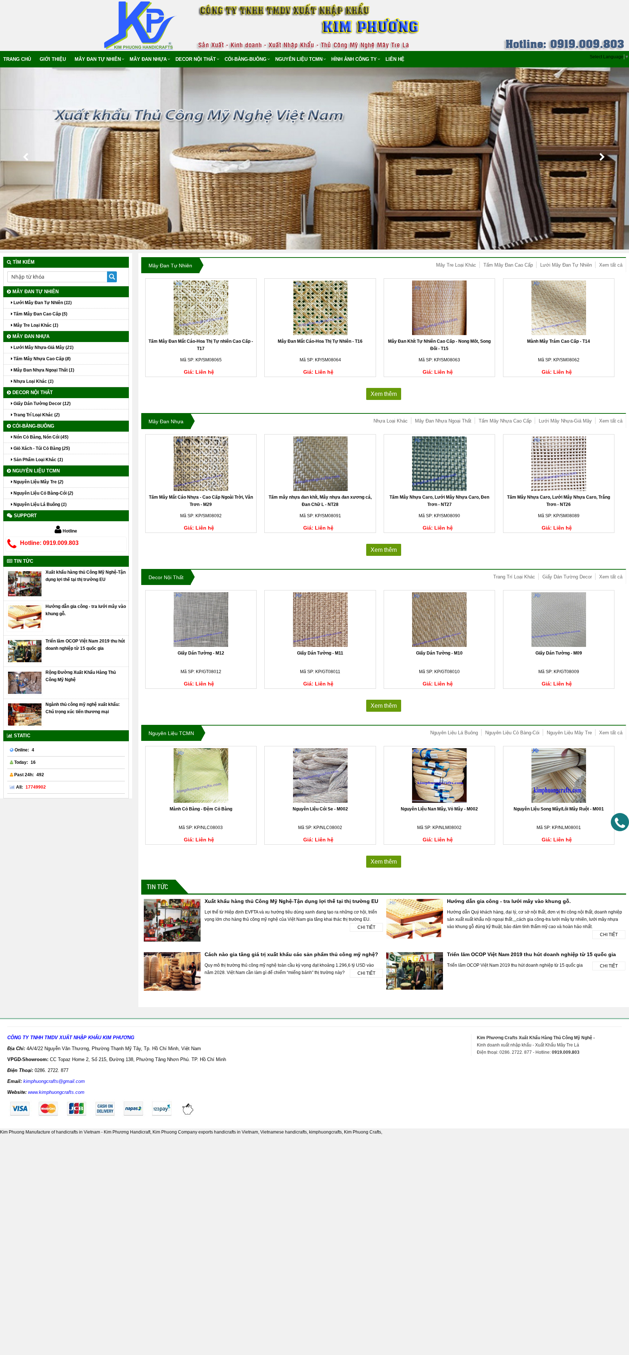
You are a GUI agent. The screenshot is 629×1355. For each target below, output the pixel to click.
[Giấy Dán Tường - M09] (558, 619)
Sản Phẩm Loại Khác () (37, 459)
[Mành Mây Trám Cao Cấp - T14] (558, 307)
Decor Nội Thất (195, 59)
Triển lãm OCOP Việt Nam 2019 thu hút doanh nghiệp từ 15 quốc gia (531, 954)
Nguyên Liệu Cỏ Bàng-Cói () (42, 493)
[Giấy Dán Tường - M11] (319, 619)
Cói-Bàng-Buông (245, 59)
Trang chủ (17, 59)
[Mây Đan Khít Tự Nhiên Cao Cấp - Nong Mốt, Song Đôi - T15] (439, 307)
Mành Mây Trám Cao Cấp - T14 (558, 341)
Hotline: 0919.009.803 (49, 543)
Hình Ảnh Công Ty (354, 59)
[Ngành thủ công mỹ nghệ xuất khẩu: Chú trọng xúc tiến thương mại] (24, 714)
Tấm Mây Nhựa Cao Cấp (505, 421)
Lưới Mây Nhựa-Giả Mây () (43, 347)
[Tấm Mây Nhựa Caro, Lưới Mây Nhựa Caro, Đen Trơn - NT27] (439, 463)
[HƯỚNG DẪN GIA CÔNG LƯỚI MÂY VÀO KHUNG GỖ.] (24, 617)
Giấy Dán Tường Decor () (41, 403)
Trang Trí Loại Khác (514, 577)
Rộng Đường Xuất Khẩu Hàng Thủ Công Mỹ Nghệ (81, 676)
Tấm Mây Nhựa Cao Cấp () (41, 358)
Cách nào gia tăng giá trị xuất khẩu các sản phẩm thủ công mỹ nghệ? (291, 954)
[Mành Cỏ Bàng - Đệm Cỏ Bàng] (200, 775)
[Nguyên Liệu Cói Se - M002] (319, 775)
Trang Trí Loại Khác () (36, 414)
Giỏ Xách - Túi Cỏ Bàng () (41, 448)
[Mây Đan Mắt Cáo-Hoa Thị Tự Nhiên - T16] (319, 307)
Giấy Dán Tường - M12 (201, 653)
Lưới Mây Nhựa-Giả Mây (565, 421)
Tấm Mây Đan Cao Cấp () (39, 314)
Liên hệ (394, 59)
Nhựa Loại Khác (390, 421)
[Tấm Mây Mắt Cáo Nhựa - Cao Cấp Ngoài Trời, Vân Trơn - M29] (200, 463)
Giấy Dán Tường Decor (567, 577)
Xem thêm (384, 394)
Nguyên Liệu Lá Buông (454, 732)
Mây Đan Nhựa (148, 59)
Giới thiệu (53, 59)
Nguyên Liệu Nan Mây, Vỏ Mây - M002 (439, 809)
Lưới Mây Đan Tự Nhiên (566, 265)
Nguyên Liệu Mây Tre (569, 732)
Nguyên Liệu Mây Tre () (37, 481)
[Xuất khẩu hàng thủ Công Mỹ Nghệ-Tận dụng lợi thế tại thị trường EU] (24, 583)
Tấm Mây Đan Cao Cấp (508, 265)
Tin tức (157, 886)
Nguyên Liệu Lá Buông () (39, 504)
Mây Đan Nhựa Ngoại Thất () (43, 370)
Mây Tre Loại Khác (456, 265)
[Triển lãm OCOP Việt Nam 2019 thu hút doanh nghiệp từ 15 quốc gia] (24, 650)
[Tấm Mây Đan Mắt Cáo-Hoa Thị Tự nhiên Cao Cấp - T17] (200, 307)
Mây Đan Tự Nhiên (98, 59)
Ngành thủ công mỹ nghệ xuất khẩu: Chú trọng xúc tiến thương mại (83, 708)
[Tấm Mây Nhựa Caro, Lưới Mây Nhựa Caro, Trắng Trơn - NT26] (558, 463)
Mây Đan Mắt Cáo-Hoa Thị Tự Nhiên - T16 (320, 341)
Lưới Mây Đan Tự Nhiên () (42, 302)
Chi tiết (366, 927)
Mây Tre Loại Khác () (35, 325)
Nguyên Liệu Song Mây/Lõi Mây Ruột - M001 (559, 809)
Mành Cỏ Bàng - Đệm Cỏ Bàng (201, 809)
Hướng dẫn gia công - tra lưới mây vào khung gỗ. (509, 901)
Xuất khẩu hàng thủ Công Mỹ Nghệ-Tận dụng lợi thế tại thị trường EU (291, 901)
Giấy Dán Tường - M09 (558, 653)
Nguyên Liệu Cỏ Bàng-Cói (512, 732)
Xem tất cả (610, 265)
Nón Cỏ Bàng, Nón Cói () (40, 437)
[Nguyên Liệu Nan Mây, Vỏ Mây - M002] (439, 775)
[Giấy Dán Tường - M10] (439, 619)
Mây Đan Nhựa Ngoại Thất (443, 421)
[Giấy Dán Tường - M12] (200, 619)
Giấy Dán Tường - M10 (439, 653)
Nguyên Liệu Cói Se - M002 (320, 809)
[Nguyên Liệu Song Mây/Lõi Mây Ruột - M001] (558, 775)
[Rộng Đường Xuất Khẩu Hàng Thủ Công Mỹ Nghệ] (24, 682)
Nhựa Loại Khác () (33, 381)
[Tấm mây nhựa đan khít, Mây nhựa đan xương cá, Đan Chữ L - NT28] (319, 463)
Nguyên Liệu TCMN (299, 59)
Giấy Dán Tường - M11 (320, 653)
